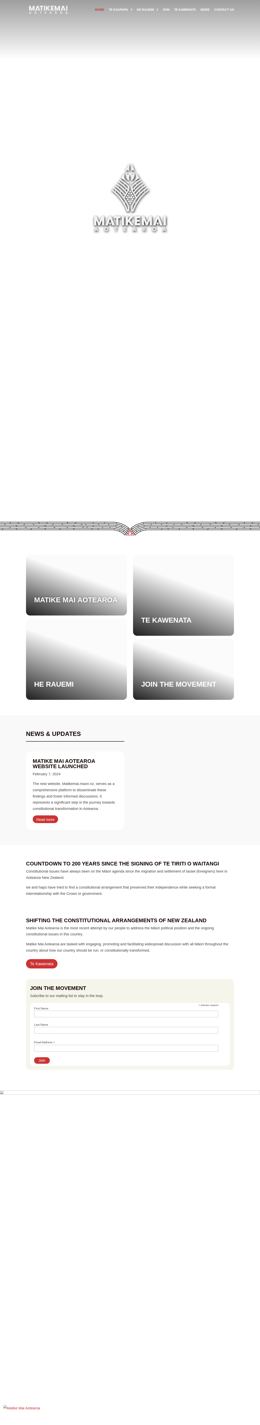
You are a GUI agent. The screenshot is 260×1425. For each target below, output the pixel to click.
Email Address (44, 1042)
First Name (41, 1008)
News (205, 9)
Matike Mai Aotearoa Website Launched (64, 763)
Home (99, 9)
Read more (45, 820)
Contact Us (224, 9)
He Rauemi (145, 9)
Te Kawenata (185, 9)
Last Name (41, 1024)
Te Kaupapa (118, 9)
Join (166, 9)
